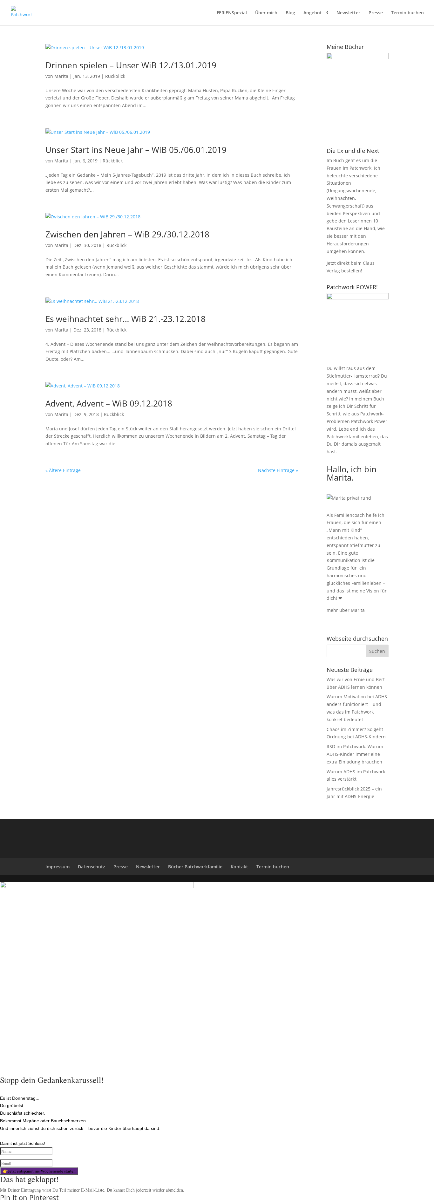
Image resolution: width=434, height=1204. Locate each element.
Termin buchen (407, 13)
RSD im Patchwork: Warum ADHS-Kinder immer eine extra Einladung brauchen (355, 754)
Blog (290, 13)
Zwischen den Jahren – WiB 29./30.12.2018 (127, 234)
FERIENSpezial (232, 13)
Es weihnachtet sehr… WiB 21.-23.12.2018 (125, 319)
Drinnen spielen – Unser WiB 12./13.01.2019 (130, 65)
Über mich (266, 13)
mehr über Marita (346, 610)
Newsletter (348, 13)
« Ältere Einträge (63, 470)
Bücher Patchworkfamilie (195, 867)
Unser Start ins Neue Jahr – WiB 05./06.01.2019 (136, 149)
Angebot (312, 13)
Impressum (57, 867)
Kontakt (239, 867)
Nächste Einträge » (278, 470)
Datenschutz (91, 867)
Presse (376, 13)
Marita (61, 76)
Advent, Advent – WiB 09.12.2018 (108, 403)
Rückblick (115, 76)
